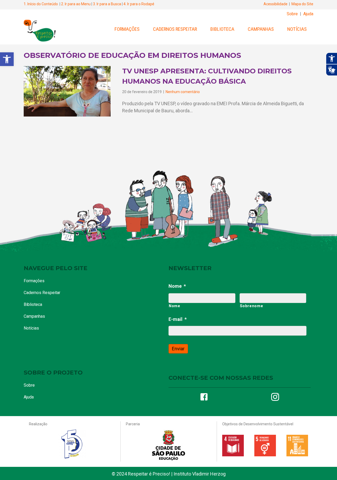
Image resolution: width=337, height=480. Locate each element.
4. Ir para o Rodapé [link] (138, 4)
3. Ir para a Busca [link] (107, 4)
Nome (177, 286)
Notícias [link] (297, 29)
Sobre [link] (292, 13)
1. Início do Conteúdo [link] (41, 4)
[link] (7, 59)
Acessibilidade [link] (276, 4)
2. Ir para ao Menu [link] (76, 4)
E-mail (177, 319)
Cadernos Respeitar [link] (175, 29)
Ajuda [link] (308, 13)
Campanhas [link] (261, 29)
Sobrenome (251, 306)
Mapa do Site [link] (302, 4)
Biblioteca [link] (222, 29)
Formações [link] (127, 29)
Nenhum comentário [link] (183, 92)
